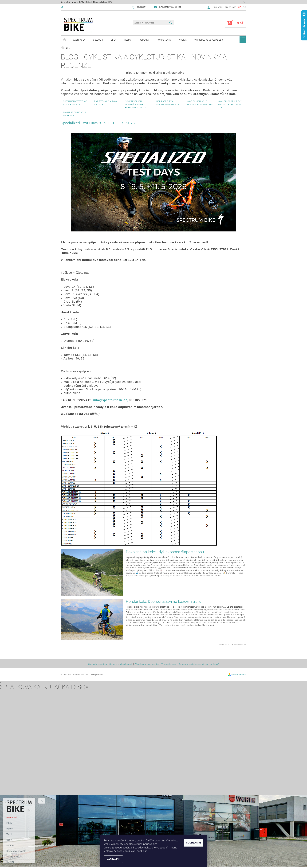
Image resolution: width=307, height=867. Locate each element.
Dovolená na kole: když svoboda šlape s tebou (165, 552)
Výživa (182, 40)
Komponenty (164, 40)
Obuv (113, 40)
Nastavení (113, 859)
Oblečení (98, 40)
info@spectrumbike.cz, (110, 400)
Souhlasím (193, 842)
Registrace (230, 7)
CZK (240, 7)
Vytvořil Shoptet (238, 674)
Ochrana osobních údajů (120, 664)
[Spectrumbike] (78, 24)
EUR (244, 7)
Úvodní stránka (65, 40)
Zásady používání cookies (147, 664)
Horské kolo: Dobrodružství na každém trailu (163, 601)
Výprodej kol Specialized (208, 40)
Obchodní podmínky (97, 664)
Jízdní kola (79, 40)
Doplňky (144, 40)
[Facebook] (62, 7)
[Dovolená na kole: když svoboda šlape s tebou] (92, 572)
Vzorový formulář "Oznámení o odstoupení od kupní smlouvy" (190, 664)
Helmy (127, 40)
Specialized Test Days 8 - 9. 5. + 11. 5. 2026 (98, 123)
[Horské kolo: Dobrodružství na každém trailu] (92, 619)
